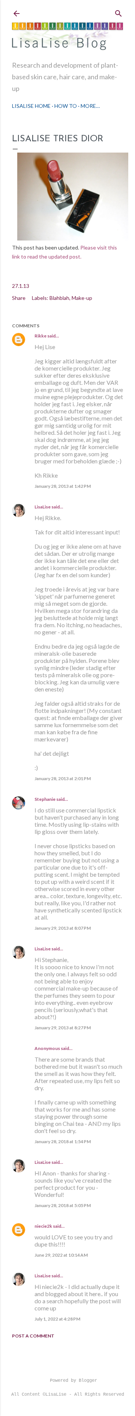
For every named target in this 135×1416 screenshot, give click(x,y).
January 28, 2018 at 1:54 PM (62, 1141)
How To (65, 106)
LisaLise (42, 507)
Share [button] (19, 298)
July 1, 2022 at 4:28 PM (57, 1319)
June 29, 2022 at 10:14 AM (61, 1255)
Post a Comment (33, 1336)
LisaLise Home (31, 106)
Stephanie (45, 799)
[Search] (118, 12)
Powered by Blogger (73, 1380)
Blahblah (59, 298)
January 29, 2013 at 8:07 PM (62, 928)
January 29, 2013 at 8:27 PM (62, 1027)
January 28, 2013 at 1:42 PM (62, 486)
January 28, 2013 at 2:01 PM (62, 778)
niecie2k (43, 1226)
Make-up (82, 298)
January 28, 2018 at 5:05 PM (62, 1205)
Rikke (40, 336)
